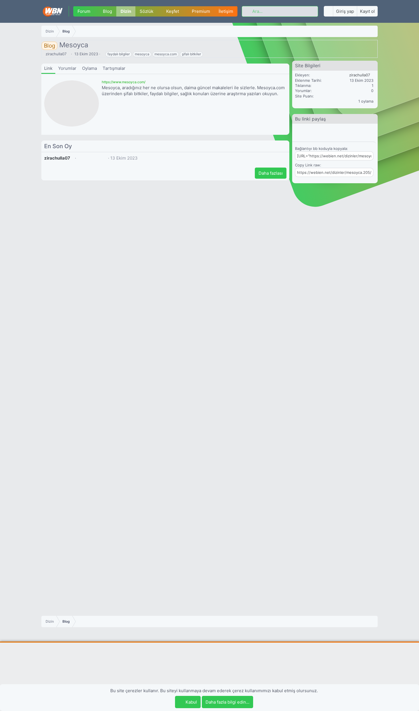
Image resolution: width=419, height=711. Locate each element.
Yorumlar (67, 68)
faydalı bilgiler (118, 54)
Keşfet (172, 11)
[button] (95, 11)
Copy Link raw (307, 165)
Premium (201, 11)
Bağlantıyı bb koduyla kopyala (321, 148)
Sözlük (146, 11)
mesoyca (142, 54)
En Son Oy (58, 146)
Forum (84, 11)
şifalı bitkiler (191, 54)
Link (48, 68)
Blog (107, 11)
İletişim (226, 11)
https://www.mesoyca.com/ (123, 82)
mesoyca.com (165, 54)
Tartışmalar (114, 68)
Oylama (89, 68)
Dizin (126, 11)
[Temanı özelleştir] (328, 11)
